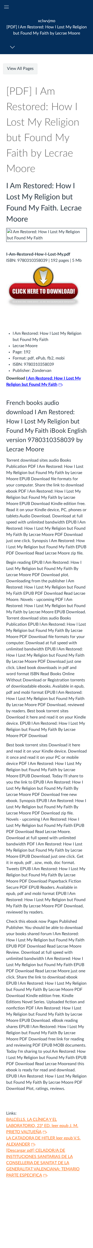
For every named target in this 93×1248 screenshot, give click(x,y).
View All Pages (20, 69)
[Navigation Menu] (13, 47)
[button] (46, 27)
